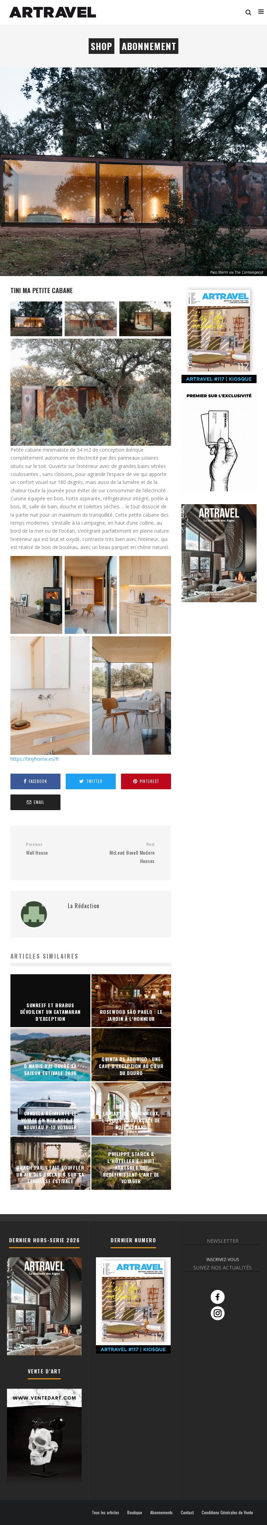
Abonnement (149, 46)
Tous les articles (105, 1512)
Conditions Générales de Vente (227, 1512)
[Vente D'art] (44, 1480)
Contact (187, 1512)
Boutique (134, 1512)
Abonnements (161, 1512)
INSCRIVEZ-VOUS (223, 1259)
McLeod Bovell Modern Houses (132, 852)
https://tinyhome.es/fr (34, 759)
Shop (101, 46)
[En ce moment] (219, 382)
